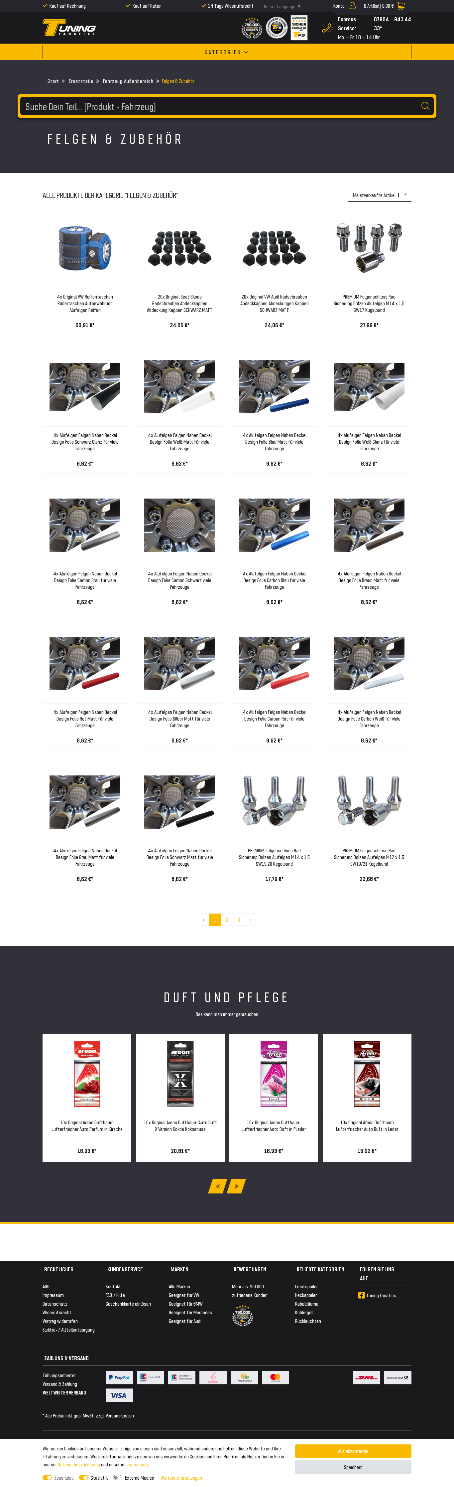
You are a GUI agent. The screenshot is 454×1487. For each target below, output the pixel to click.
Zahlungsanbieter (59, 1375)
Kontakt (113, 1286)
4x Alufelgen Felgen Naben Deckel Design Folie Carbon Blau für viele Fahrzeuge (274, 580)
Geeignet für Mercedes (190, 1312)
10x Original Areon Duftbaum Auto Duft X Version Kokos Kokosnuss (180, 1125)
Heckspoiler (306, 1295)
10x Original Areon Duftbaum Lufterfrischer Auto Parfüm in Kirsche (87, 1125)
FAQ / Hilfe (115, 1295)
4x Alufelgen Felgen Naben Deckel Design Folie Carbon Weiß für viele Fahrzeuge (369, 718)
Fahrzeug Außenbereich (128, 81)
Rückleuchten (308, 1321)
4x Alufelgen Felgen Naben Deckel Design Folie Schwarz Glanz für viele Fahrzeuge (85, 441)
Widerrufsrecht (57, 1312)
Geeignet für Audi (185, 1321)
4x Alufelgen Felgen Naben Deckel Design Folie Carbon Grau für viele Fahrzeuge (85, 580)
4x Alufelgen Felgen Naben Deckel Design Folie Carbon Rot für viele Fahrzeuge (274, 718)
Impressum (137, 1464)
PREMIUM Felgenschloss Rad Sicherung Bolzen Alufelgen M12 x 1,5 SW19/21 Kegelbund (369, 857)
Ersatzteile (80, 81)
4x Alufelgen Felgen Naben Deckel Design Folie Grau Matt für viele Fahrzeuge (85, 857)
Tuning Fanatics (381, 1295)
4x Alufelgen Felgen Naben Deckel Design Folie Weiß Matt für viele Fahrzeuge (180, 441)
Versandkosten (120, 1415)
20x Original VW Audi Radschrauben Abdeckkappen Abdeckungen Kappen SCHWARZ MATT (274, 303)
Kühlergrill (304, 1312)
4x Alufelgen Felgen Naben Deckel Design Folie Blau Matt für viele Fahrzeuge (274, 441)
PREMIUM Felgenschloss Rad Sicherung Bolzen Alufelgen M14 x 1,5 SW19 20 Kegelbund (274, 857)
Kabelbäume (306, 1303)
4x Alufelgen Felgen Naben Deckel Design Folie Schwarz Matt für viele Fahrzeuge (180, 857)
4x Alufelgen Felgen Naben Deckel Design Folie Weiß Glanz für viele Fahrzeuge (369, 441)
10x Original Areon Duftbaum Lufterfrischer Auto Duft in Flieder (274, 1125)
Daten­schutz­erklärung (79, 1464)
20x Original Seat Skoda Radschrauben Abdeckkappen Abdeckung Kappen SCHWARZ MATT (180, 303)
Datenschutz (55, 1303)
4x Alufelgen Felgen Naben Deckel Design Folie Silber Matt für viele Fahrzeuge (180, 718)
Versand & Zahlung (60, 1384)
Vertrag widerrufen (60, 1321)
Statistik (99, 1477)
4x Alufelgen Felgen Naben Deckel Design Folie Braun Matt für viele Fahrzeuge (369, 580)
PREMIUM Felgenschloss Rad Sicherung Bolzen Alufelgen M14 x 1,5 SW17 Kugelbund (369, 303)
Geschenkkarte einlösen (128, 1303)
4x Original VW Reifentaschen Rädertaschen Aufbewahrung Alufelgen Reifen (85, 303)
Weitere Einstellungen (181, 1477)
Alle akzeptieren (353, 1451)
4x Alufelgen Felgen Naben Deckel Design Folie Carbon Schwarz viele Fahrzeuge (180, 580)
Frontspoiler (306, 1286)
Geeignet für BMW (186, 1303)
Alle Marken (179, 1286)
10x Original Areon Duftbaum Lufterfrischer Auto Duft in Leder (367, 1125)
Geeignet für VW (184, 1295)
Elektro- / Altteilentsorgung (69, 1329)
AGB (46, 1286)
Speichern (353, 1467)
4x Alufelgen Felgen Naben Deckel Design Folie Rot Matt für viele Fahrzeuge (85, 718)
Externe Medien (139, 1477)
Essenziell (64, 1477)
